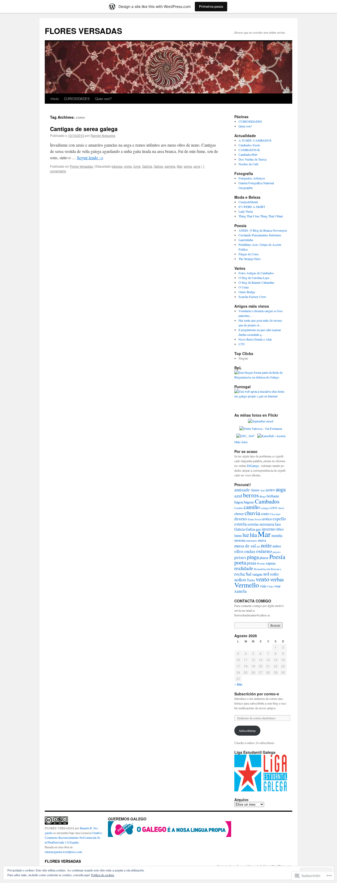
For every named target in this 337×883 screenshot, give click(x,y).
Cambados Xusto (249, 145)
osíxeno (264, 551)
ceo (273, 507)
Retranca (276, 569)
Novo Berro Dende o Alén (255, 339)
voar (277, 585)
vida (263, 585)
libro (280, 529)
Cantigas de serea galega (84, 129)
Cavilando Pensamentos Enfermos (260, 235)
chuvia (252, 513)
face (278, 524)
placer (264, 557)
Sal (248, 574)
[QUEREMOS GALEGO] (169, 836)
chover (239, 513)
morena (239, 540)
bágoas (117, 166)
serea (188, 166)
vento (262, 579)
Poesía (277, 556)
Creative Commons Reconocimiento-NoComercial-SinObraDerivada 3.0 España (73, 837)
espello (279, 519)
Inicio (55, 98)
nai (258, 546)
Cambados (267, 501)
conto (265, 513)
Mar (179, 166)
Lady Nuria (246, 211)
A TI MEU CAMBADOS (255, 140)
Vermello (246, 584)
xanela (240, 591)
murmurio (251, 540)
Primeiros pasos (211, 6)
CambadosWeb (248, 154)
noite (266, 545)
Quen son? (103, 98)
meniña (276, 535)
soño (274, 574)
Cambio (238, 508)
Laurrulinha (246, 240)
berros (251, 495)
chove (281, 508)
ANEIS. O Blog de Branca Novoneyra (263, 230)
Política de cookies (102, 875)
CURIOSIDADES (77, 98)
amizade (242, 490)
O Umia (244, 287)
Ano (262, 490)
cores (128, 166)
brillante (273, 495)
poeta (240, 562)
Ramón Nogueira (103, 135)
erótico (267, 518)
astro (270, 490)
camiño (252, 507)
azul (238, 496)
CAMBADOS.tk (249, 150)
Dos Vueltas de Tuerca (252, 159)
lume (238, 535)
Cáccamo (275, 514)
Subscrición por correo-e (256, 693)
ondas (249, 551)
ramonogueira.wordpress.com (63, 852)
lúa (253, 534)
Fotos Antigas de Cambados (256, 273)
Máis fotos (241, 442)
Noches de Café (248, 164)
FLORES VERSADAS (83, 30)
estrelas (253, 524)
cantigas (265, 508)
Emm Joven (254, 519)
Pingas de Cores (249, 254)
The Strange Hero (250, 259)
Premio (261, 563)
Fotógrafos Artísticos (252, 178)
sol (266, 573)
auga (281, 489)
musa (262, 540)
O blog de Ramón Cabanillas (256, 282)
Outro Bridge (247, 292)
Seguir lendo (90, 157)
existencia (267, 524)
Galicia (147, 166)
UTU (242, 344)
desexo (240, 519)
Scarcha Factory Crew (252, 297)
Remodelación (262, 569)
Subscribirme (247, 731)
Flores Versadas (81, 166)
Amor (255, 489)
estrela (240, 524)
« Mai (238, 684)
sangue (257, 574)
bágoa (238, 502)
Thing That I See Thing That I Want (261, 216)
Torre (251, 579)
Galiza (158, 166)
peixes (240, 557)
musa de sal (245, 546)
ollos (239, 551)
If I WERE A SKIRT (252, 206)
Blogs (263, 496)
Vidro (270, 586)
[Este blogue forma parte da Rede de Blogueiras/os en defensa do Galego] (260, 377)
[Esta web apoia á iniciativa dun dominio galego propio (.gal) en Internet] (260, 396)
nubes (276, 545)
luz (245, 534)
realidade (243, 568)
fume (137, 166)
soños (240, 579)
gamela (170, 166)
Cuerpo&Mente (248, 202)
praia (251, 563)
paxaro (276, 552)
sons (197, 166)
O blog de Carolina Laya (254, 278)
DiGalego (253, 465)
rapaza (270, 563)
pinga (253, 557)
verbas (277, 579)
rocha (239, 574)
